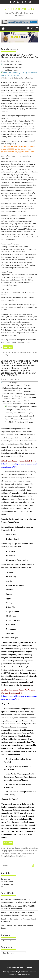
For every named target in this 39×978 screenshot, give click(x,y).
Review (3, 856)
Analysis (11, 848)
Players (19, 853)
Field (14, 851)
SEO (4, 848)
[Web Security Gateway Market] (19, 75)
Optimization (5, 853)
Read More (7, 347)
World (10, 355)
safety (34, 352)
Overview (13, 853)
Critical (31, 848)
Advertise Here (7, 881)
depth (36, 848)
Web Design (6, 352)
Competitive (24, 848)
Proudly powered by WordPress (15, 972)
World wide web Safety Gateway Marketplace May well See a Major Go (19, 56)
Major (21, 352)
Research (31, 853)
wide (5, 355)
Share (13, 856)
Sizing (17, 856)
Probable (25, 853)
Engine (10, 851)
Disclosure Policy (7, 884)
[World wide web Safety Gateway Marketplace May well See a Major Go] (12, 65)
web (2, 355)
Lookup (26, 851)
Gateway (16, 352)
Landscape (19, 851)
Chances (17, 848)
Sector (8, 856)
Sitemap (4, 887)
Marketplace (28, 352)
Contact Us (5, 879)
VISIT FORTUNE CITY (19, 9)
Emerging (4, 851)
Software (23, 856)
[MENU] (36, 28)
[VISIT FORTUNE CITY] (3, 28)
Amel (19, 61)
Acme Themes (24, 974)
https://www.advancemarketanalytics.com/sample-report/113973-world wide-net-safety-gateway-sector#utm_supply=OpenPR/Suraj (19, 149)
